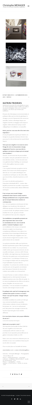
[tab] (16, 96)
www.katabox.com (8, 350)
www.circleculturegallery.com (23, 350)
